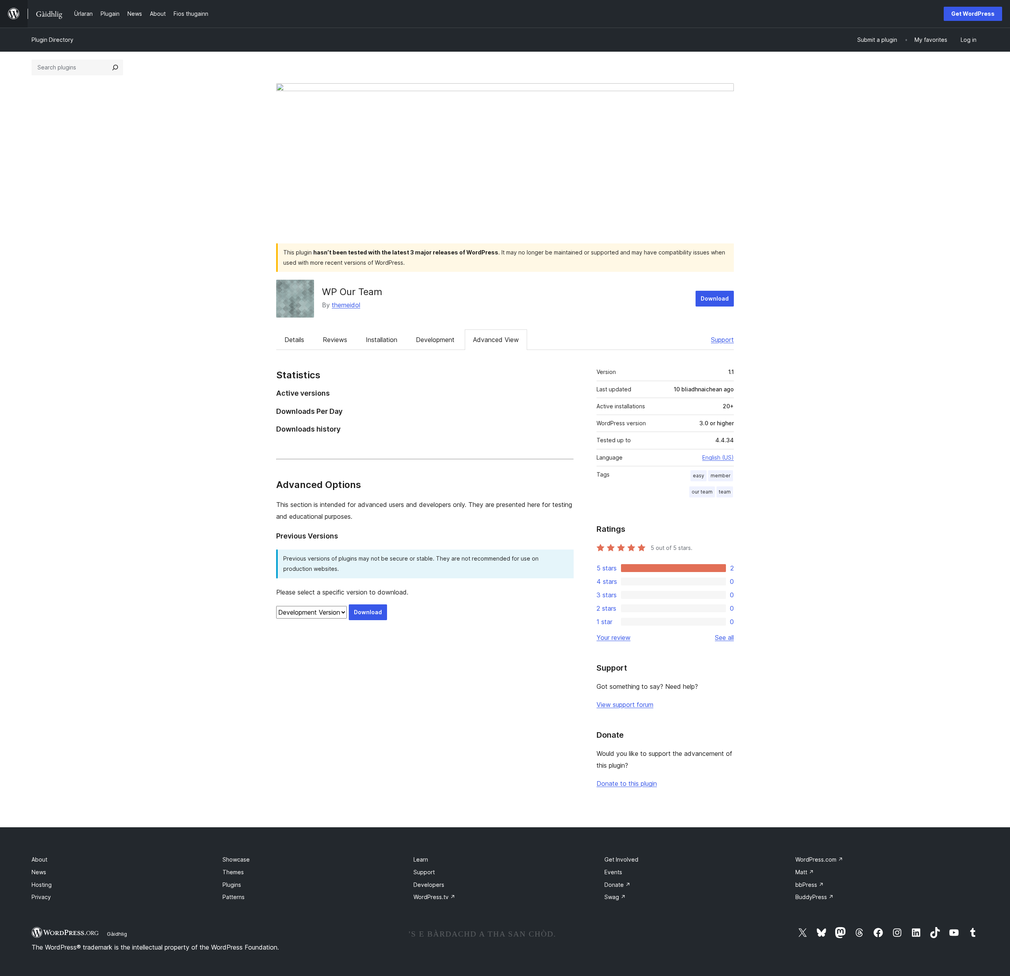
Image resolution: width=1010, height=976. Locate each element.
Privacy (41, 897)
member (721, 476)
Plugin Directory (52, 39)
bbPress (809, 884)
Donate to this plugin (627, 783)
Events (613, 872)
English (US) (718, 457)
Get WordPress (973, 13)
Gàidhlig (117, 934)
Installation (381, 340)
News (39, 872)
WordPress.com (819, 859)
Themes (233, 872)
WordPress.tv (434, 897)
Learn (420, 859)
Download (715, 298)
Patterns (234, 897)
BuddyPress (814, 897)
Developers (428, 884)
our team (702, 492)
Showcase (236, 859)
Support (722, 340)
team (725, 492)
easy (698, 476)
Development (435, 340)
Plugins (232, 884)
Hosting (42, 884)
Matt (804, 872)
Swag (615, 897)
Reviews (335, 340)
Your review (613, 637)
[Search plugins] (115, 67)
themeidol (346, 305)
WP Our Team (352, 291)
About (39, 859)
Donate (617, 884)
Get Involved (621, 859)
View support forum (625, 705)
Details (294, 340)
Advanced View (496, 340)
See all (724, 637)
